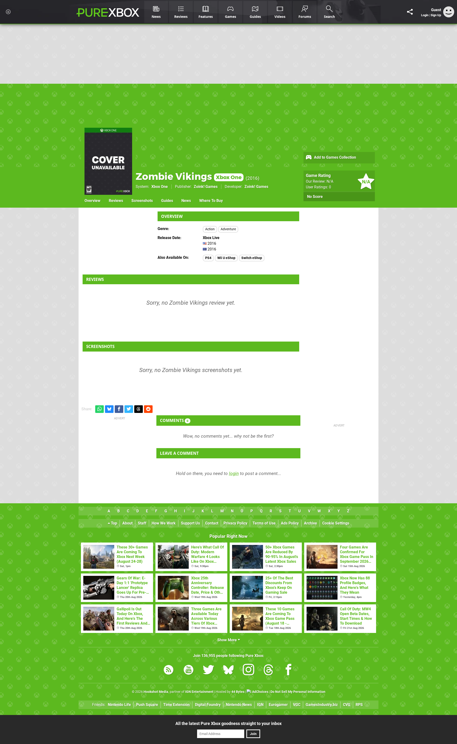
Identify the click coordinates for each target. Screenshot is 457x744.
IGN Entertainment (199, 692)
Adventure (228, 229)
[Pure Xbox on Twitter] (208, 670)
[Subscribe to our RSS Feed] (168, 670)
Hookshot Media (156, 692)
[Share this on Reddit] (148, 409)
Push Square (147, 704)
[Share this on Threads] (138, 409)
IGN (260, 704)
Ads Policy (290, 523)
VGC (296, 704)
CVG (346, 704)
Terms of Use (264, 523)
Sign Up (436, 15)
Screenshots (142, 200)
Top (113, 523)
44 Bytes (237, 692)
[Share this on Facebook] (119, 409)
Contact (211, 523)
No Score (315, 196)
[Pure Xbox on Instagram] (248, 670)
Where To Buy (211, 200)
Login (424, 15)
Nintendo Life (119, 704)
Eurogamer (278, 704)
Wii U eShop (226, 258)
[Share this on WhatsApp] (99, 409)
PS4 (208, 258)
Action (210, 229)
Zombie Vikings (189, 176)
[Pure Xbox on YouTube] (188, 670)
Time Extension (176, 704)
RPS (359, 704)
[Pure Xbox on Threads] (268, 670)
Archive (310, 523)
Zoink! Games (206, 186)
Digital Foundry (208, 704)
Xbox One (159, 186)
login (234, 473)
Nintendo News (239, 704)
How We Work (164, 523)
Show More (227, 640)
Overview (92, 200)
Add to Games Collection (334, 157)
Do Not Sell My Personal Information (297, 692)
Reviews (116, 200)
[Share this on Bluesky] (109, 409)
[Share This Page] (410, 12)
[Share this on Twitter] (128, 409)
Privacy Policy (235, 523)
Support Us (190, 523)
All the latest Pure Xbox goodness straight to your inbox (228, 723)
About (127, 523)
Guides (167, 200)
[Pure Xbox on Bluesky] (228, 670)
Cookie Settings (335, 523)
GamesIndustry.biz (322, 704)
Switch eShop (251, 258)
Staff (142, 523)
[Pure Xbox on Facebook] (288, 670)
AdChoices (259, 692)
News (186, 200)
